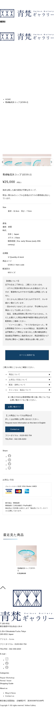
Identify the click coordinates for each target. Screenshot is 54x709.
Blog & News (10, 693)
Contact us (14, 429)
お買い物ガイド (14, 407)
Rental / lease (5, 681)
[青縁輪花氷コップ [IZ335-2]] (26, 555)
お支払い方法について (18, 380)
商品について (14, 374)
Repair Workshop (7, 678)
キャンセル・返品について (20, 390)
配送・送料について (17, 385)
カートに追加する (27, 355)
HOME (8, 99)
